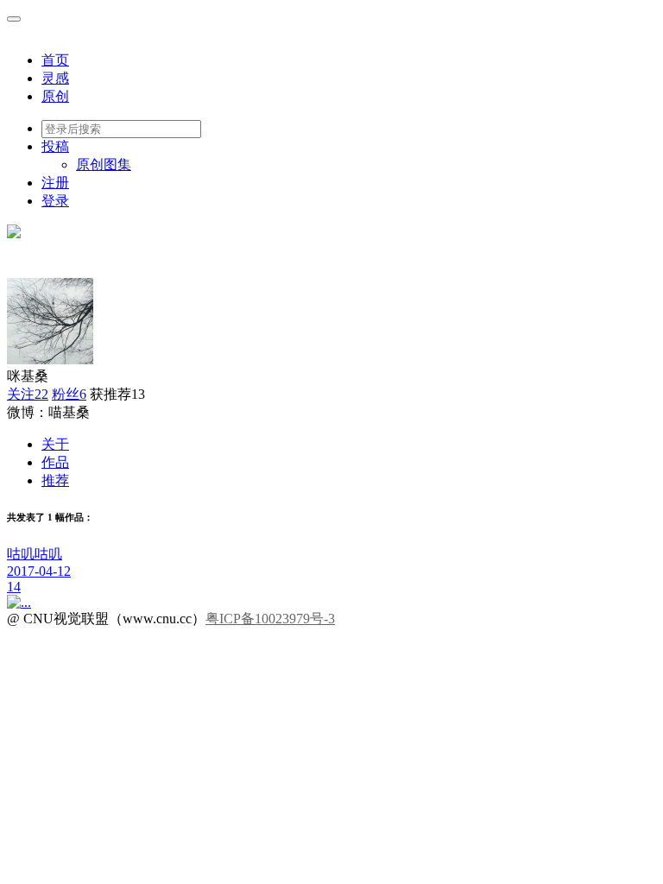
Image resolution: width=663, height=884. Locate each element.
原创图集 (103, 164)
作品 (55, 462)
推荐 (55, 480)
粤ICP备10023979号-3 (270, 618)
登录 (55, 200)
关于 (55, 444)
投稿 (55, 146)
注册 (55, 182)
